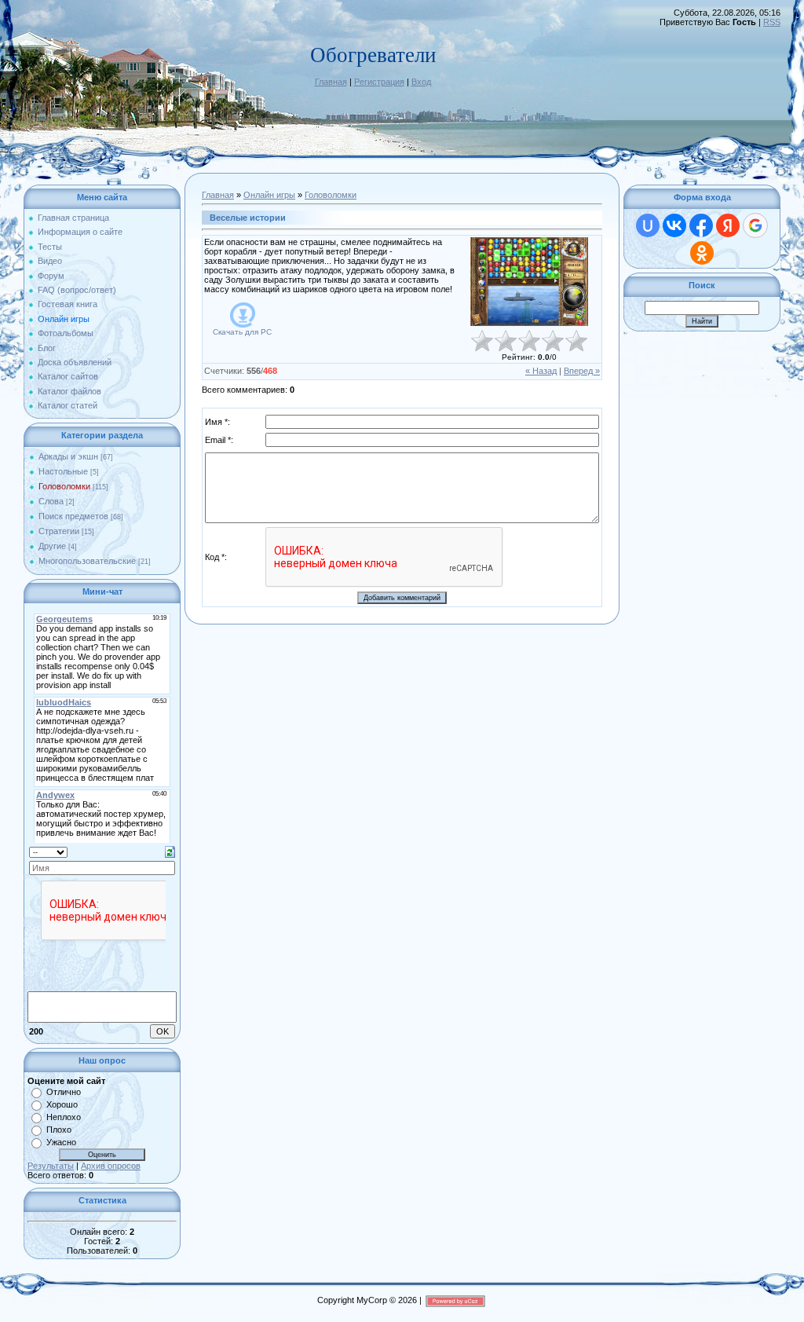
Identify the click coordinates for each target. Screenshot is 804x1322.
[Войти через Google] (755, 225)
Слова (51, 501)
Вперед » (582, 370)
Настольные (63, 471)
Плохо (58, 1129)
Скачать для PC (242, 332)
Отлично (63, 1092)
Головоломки (64, 486)
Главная (331, 81)
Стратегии (58, 531)
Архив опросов (111, 1165)
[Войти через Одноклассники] (702, 253)
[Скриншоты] (529, 281)
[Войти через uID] (648, 225)
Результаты (50, 1165)
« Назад (541, 370)
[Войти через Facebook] (701, 225)
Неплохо (63, 1117)
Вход (421, 81)
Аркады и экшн (68, 456)
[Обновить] (170, 850)
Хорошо (62, 1104)
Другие (52, 546)
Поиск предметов (73, 516)
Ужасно (61, 1142)
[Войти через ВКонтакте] (674, 225)
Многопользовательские (87, 561)
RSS (771, 22)
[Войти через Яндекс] (728, 225)
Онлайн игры (269, 195)
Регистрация (379, 81)
